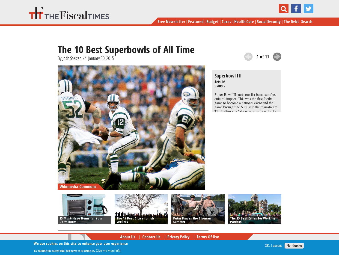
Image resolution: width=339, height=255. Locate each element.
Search (306, 21)
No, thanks (294, 245)
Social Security (269, 21)
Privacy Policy (178, 237)
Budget (212, 21)
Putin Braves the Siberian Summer (192, 220)
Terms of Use (207, 237)
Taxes (226, 21)
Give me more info (108, 250)
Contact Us (151, 237)
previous (248, 57)
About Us (127, 237)
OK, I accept (273, 245)
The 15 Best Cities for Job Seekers (135, 220)
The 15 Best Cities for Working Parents (252, 220)
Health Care (244, 21)
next (277, 57)
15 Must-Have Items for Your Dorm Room (80, 220)
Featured (195, 21)
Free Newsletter (171, 21)
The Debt (291, 21)
